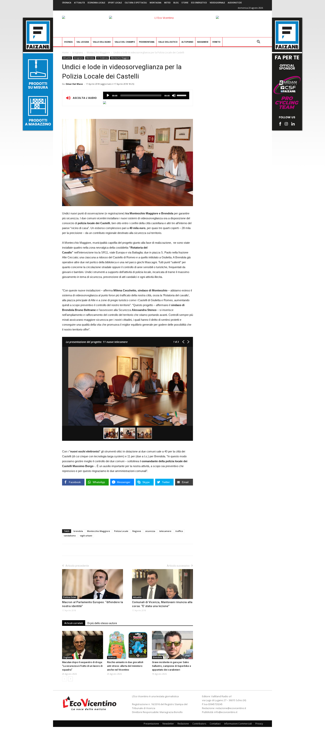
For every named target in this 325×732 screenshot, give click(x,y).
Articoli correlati (73, 623)
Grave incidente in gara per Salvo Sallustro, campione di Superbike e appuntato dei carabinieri (171, 666)
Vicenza (68, 42)
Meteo (167, 2)
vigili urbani (86, 535)
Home (65, 52)
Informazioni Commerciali (238, 723)
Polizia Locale (121, 531)
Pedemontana (146, 42)
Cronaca (66, 2)
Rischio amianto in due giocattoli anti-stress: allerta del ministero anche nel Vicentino (125, 666)
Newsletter (168, 723)
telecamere (165, 531)
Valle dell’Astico (168, 42)
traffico (179, 531)
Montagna (155, 2)
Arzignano (77, 52)
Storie (184, 2)
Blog (176, 2)
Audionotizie (235, 2)
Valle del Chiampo (125, 42)
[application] (146, 95)
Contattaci (215, 723)
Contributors (199, 723)
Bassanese (202, 42)
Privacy (259, 723)
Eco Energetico (199, 2)
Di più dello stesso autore (102, 623)
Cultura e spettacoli (136, 2)
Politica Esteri (69, 597)
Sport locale (115, 2)
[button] (258, 42)
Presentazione (151, 723)
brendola (78, 531)
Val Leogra (83, 42)
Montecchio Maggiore (98, 52)
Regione (136, 531)
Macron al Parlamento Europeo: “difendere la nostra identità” (92, 604)
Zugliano (67, 657)
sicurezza (150, 531)
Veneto (216, 42)
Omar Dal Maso (74, 83)
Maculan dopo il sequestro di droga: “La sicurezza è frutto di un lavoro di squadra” (82, 666)
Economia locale (96, 2)
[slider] (182, 95)
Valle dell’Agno (102, 42)
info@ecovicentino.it (225, 712)
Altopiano (187, 42)
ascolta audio (108, 95)
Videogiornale (217, 2)
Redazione (183, 723)
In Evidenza (102, 58)
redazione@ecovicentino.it (231, 708)
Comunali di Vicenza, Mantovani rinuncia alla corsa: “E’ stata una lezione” (162, 604)
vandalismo (70, 535)
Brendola (90, 58)
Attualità (79, 2)
